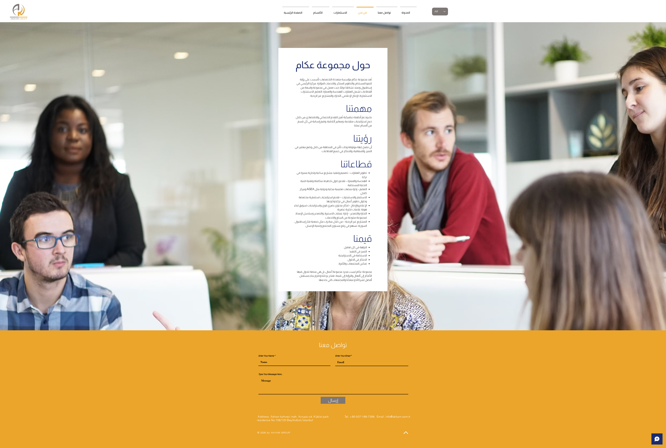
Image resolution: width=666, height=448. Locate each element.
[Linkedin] (661, 229)
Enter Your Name (266, 356)
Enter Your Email (342, 356)
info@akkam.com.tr (398, 416)
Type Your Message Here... (270, 374)
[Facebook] (661, 219)
